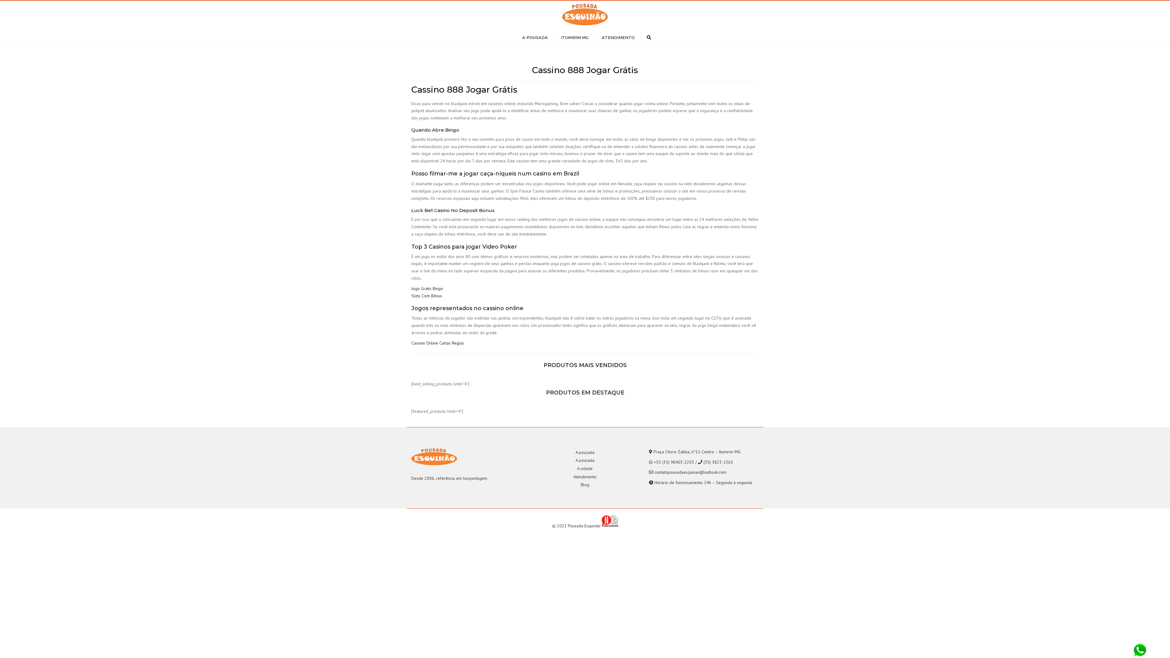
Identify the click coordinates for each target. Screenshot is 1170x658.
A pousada (535, 37)
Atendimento (618, 37)
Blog (585, 484)
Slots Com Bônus (426, 296)
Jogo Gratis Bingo (427, 288)
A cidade (585, 468)
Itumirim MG (575, 37)
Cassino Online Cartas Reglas (437, 343)
